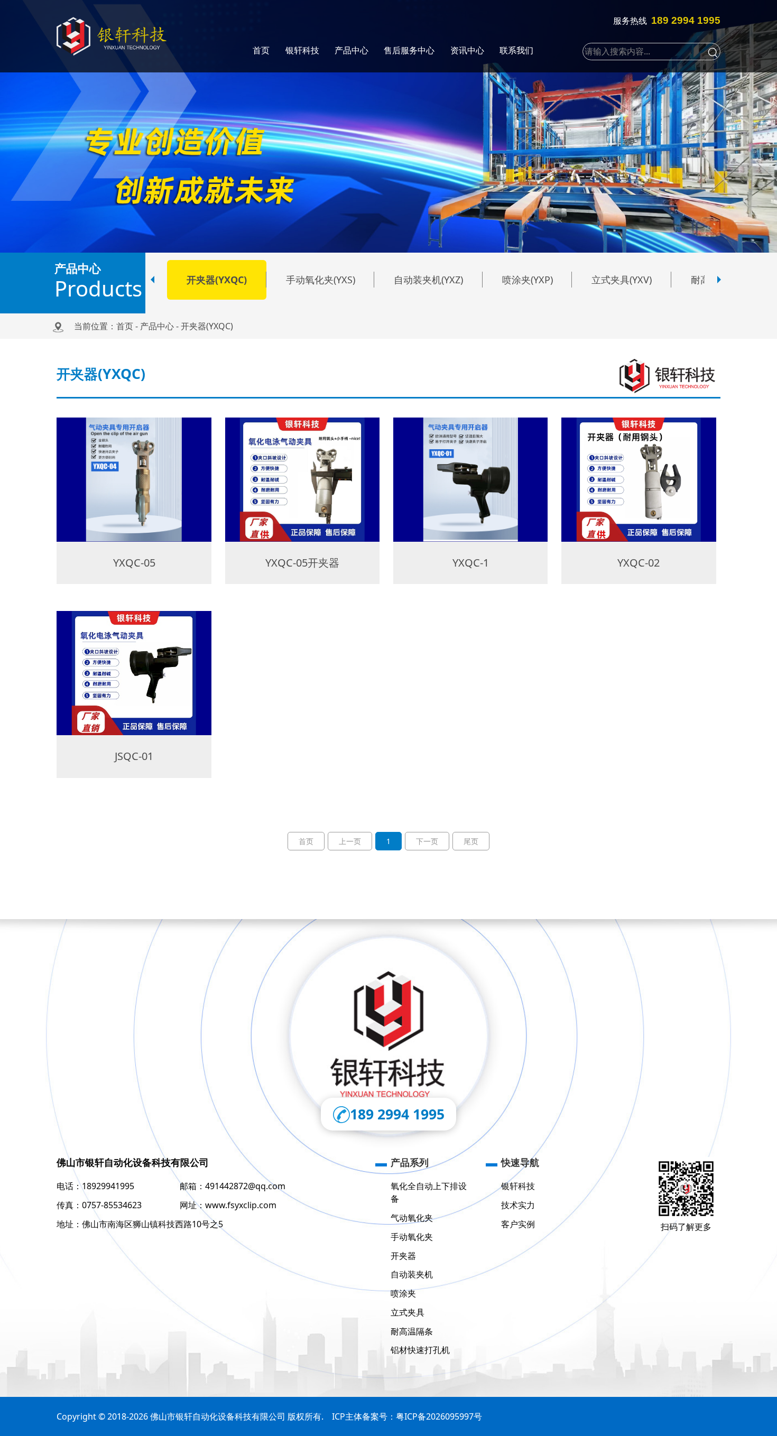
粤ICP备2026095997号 (439, 1416)
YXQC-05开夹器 (302, 562)
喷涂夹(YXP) (527, 279)
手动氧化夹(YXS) (320, 279)
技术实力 (518, 1205)
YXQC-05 (134, 562)
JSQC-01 (134, 756)
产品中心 (157, 326)
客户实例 (518, 1224)
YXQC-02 (638, 562)
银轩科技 (518, 1186)
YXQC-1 (470, 562)
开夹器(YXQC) (217, 279)
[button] (152, 279)
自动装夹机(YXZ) (428, 279)
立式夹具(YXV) (621, 279)
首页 (124, 326)
